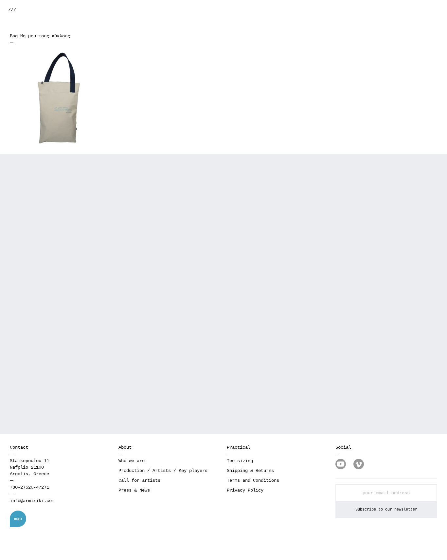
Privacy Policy (245, 490)
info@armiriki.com (32, 500)
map (18, 518)
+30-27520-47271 (29, 487)
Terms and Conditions (253, 480)
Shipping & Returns (250, 470)
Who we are (131, 460)
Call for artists (139, 480)
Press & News (134, 490)
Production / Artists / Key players (162, 470)
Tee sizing (240, 460)
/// (12, 9)
